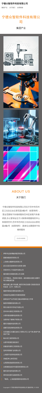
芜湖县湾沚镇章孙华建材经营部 (14, 295)
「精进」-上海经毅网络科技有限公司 (16, 379)
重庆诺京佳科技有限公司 (12, 371)
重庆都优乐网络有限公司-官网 (13, 274)
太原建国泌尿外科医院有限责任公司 (15, 367)
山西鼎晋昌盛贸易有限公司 (12, 363)
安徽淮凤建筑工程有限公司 (12, 346)
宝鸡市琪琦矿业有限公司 (12, 350)
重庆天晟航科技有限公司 (12, 323)
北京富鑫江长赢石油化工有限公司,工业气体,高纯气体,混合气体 (21, 333)
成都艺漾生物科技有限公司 (12, 328)
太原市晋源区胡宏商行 (11, 342)
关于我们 (12, 7)
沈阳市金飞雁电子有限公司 (12, 319)
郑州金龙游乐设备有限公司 (12, 375)
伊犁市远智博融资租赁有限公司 (14, 253)
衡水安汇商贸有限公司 (11, 338)
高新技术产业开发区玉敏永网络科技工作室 (18, 299)
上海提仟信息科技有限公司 (12, 354)
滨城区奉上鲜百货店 (10, 359)
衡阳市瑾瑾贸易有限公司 (12, 303)
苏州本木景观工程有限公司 (12, 311)
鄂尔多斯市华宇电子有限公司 (13, 307)
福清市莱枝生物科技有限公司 (13, 291)
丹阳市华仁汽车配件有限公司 (13, 270)
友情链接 (20, 7)
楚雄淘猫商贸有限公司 (11, 258)
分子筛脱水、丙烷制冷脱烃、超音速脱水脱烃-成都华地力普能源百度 (21, 279)
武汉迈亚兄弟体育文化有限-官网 (14, 266)
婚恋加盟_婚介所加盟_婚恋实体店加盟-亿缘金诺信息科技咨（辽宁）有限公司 (21, 286)
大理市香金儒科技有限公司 (12, 315)
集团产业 (4, 7)
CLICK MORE (21, 238)
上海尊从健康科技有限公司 (12, 262)
